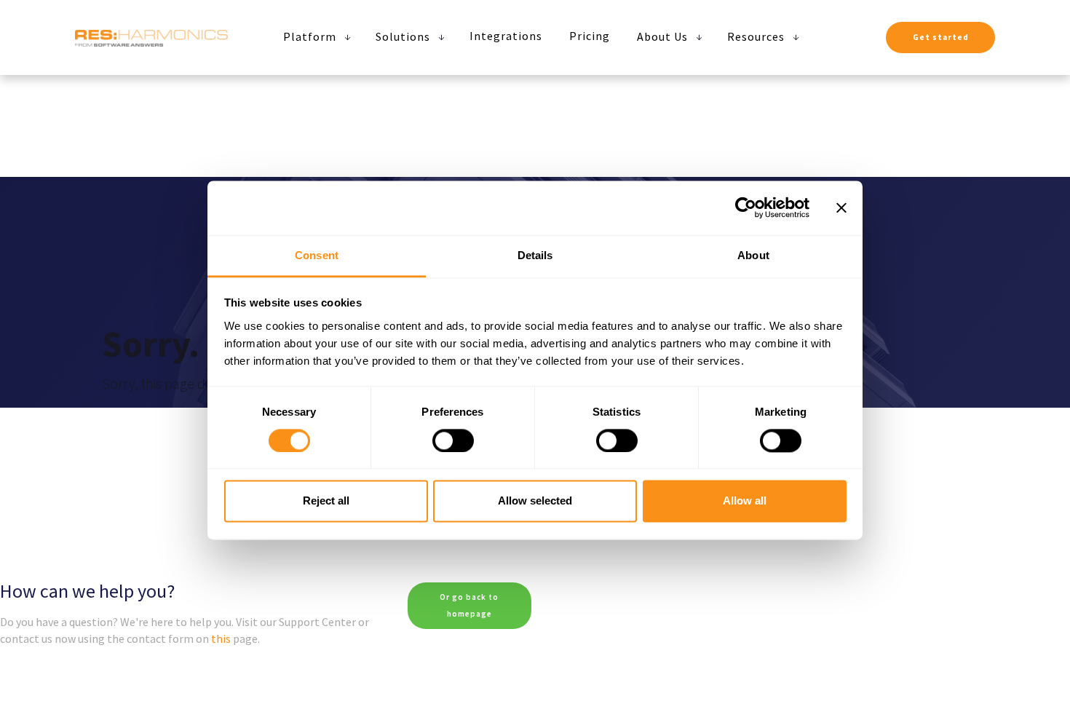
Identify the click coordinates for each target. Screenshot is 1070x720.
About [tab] (753, 255)
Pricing (589, 35)
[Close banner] (841, 207)
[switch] (453, 440)
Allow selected (535, 501)
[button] (313, 36)
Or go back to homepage (469, 605)
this (221, 638)
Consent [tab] (316, 255)
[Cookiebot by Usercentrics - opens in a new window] (745, 207)
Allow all (744, 501)
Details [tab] (535, 255)
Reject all (326, 501)
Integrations (505, 35)
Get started (941, 37)
